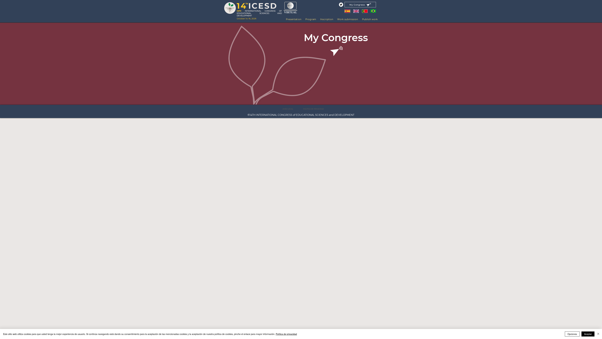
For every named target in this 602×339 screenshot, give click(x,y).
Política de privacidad (286, 334)
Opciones (572, 334)
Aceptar (588, 334)
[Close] (598, 333)
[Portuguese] (364, 11)
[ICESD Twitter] (341, 5)
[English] (356, 11)
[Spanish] (347, 11)
